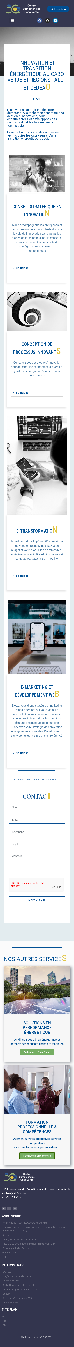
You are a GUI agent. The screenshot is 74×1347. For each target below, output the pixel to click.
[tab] (37, 268)
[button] (58, 9)
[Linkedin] (55, 20)
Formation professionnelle (37, 1155)
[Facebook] (39, 20)
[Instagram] (47, 20)
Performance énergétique (37, 1052)
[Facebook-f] (4, 1208)
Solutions (22, 268)
